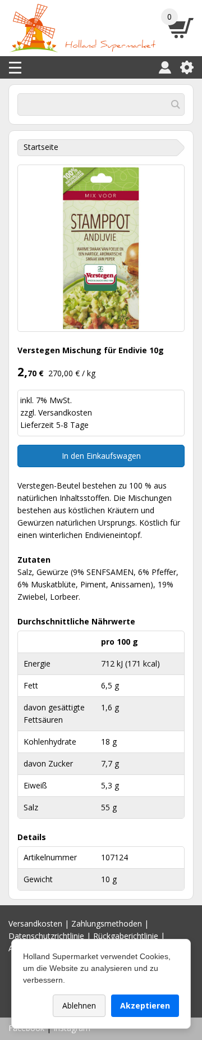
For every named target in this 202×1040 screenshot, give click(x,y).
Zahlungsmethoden (106, 923)
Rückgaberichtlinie (125, 935)
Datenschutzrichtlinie (46, 935)
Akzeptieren (145, 1005)
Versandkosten (65, 412)
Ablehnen (79, 1005)
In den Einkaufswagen (101, 455)
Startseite (41, 147)
